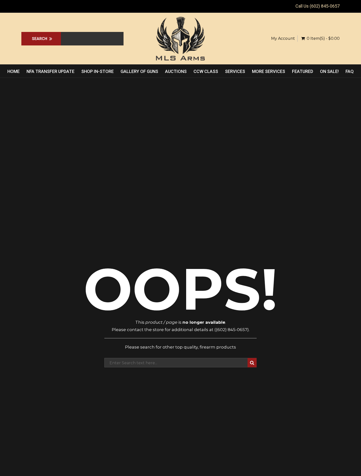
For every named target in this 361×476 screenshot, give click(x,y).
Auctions (176, 71)
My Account (283, 38)
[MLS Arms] (180, 38)
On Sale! (329, 71)
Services (235, 71)
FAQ (350, 71)
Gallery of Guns (139, 71)
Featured (302, 71)
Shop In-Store (97, 71)
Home (13, 71)
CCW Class (206, 71)
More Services (268, 71)
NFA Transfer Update (50, 71)
